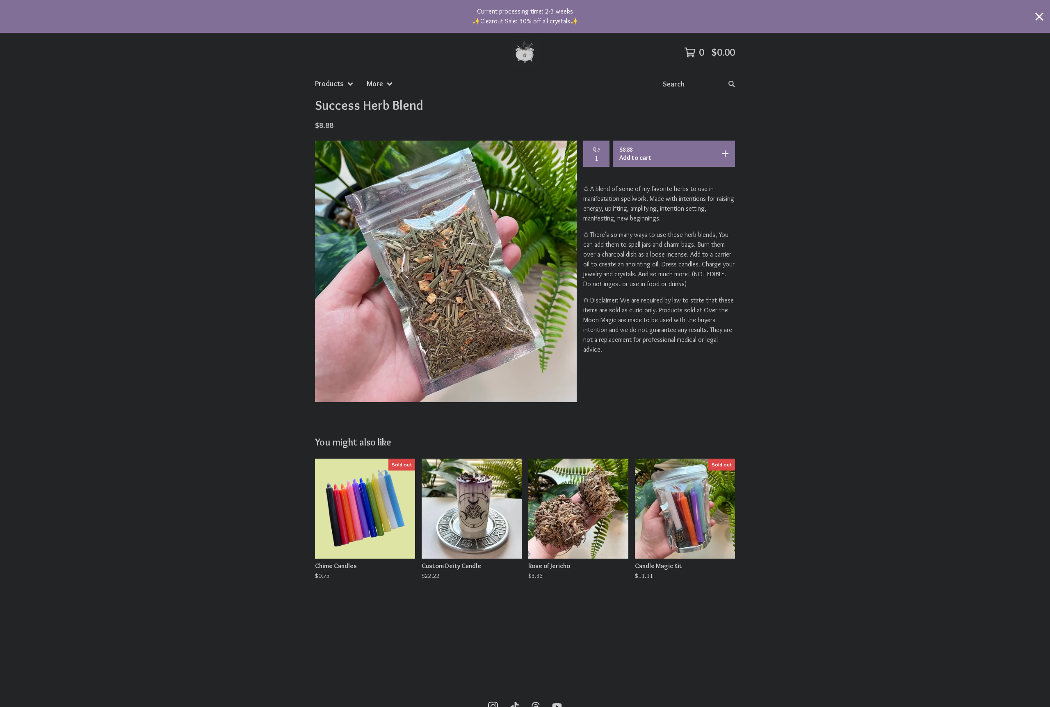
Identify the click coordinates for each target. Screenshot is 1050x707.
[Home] (525, 52)
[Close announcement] (1039, 16)
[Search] (731, 84)
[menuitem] (334, 84)
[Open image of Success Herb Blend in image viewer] (446, 271)
